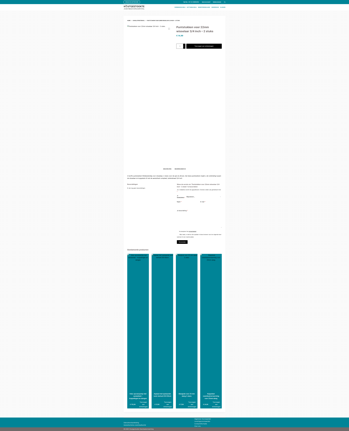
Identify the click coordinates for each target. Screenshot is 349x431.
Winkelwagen (217, 2)
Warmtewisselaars (204, 7)
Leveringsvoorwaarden (202, 421)
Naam (179, 202)
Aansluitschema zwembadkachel (135, 425)
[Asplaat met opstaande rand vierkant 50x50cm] (162, 322)
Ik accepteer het (187, 231)
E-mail (202, 202)
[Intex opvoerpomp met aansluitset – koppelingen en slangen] (138, 322)
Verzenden (182, 242)
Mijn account (206, 2)
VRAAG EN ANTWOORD (131, 2)
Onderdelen (215, 7)
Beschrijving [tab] (167, 169)
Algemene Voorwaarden (202, 419)
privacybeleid (192, 231)
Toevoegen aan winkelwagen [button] (143, 404)
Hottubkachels (192, 7)
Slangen (222, 7)
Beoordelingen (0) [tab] (180, 169)
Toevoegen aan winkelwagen (204, 46)
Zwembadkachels (179, 7)
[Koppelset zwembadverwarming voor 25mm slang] (211, 322)
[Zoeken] (224, 2)
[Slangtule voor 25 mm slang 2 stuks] (186, 322)
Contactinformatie (200, 424)
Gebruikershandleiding (131, 423)
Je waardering (181, 196)
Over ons (197, 426)
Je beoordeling (182, 210)
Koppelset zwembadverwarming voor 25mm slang (211, 396)
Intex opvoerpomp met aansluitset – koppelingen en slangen (138, 396)
